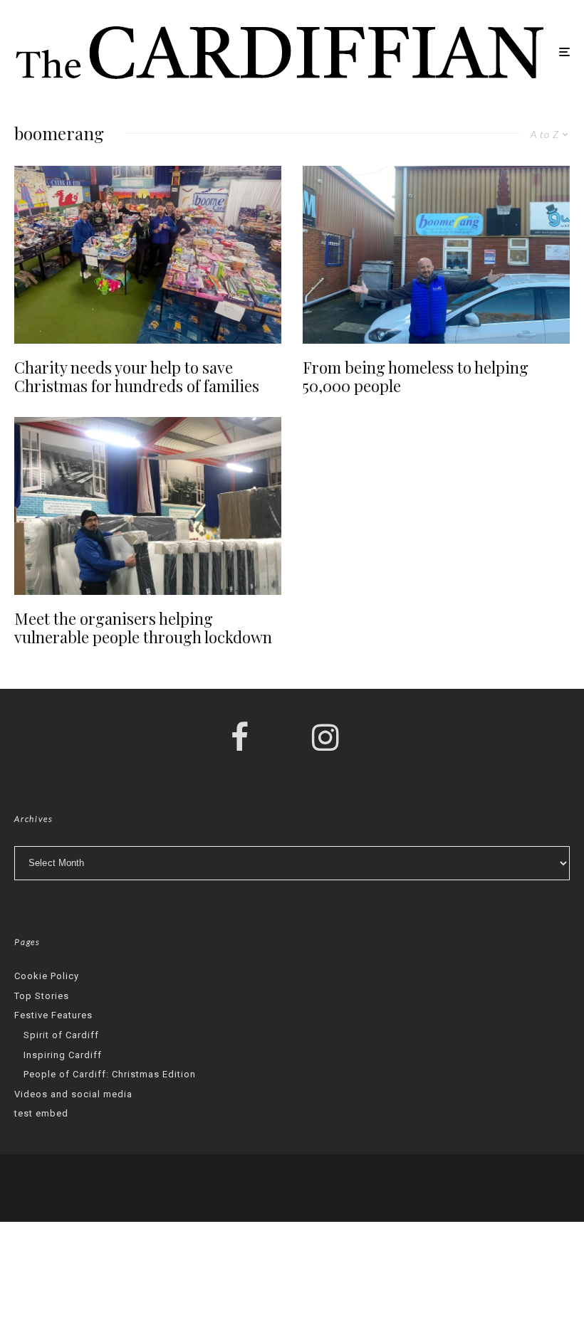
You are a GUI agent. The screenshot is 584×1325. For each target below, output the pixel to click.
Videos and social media (73, 1094)
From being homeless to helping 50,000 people (415, 377)
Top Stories (41, 996)
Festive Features (53, 1015)
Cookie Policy (46, 976)
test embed (41, 1113)
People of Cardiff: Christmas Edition (110, 1074)
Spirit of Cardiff (61, 1035)
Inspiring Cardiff (63, 1055)
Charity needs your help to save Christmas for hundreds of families (136, 377)
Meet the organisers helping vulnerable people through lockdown (143, 628)
